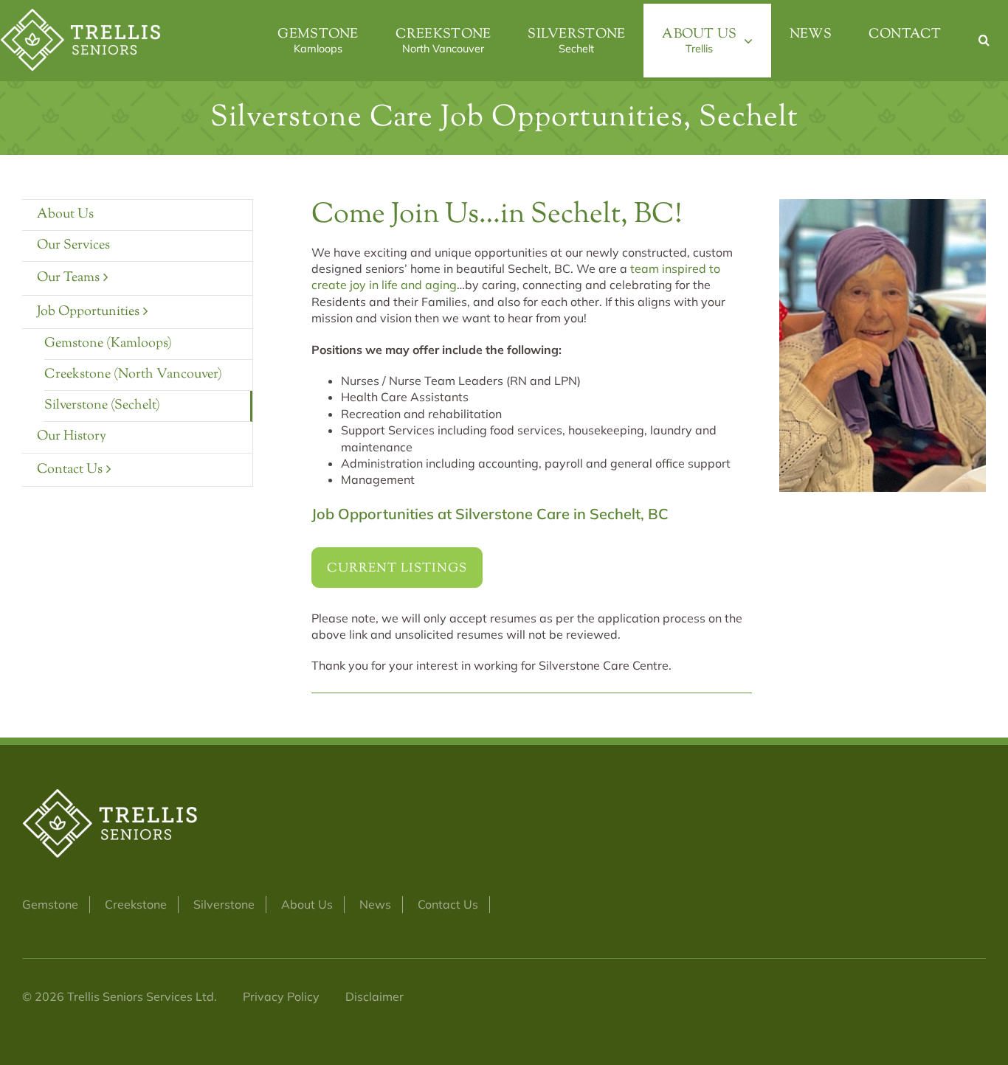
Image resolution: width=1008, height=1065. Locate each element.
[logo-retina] (81, 14)
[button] (984, 40)
